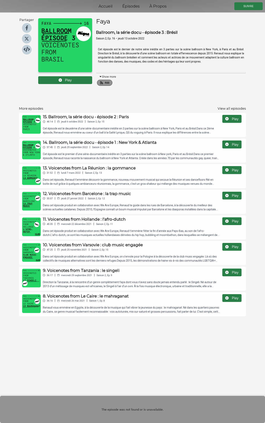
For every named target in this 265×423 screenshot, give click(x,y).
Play (68, 80)
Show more (109, 76)
